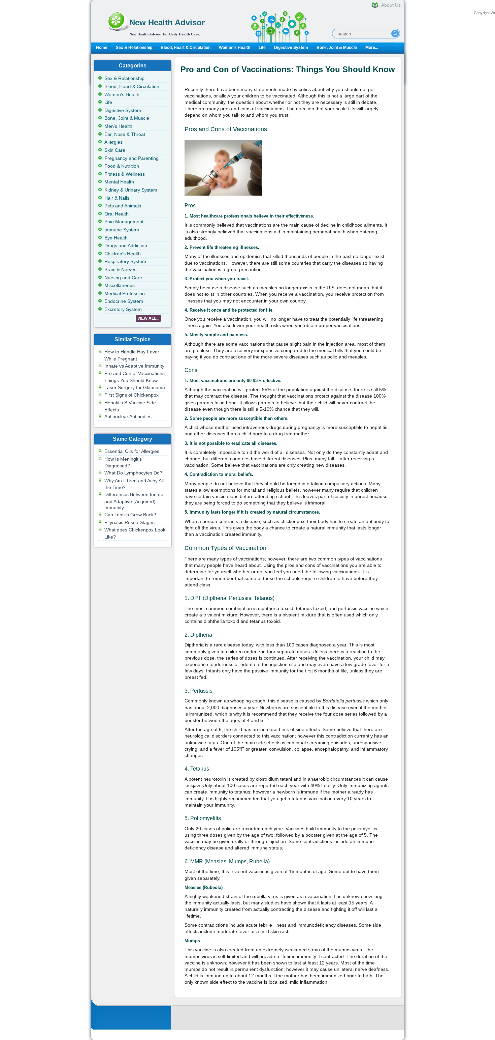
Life (262, 47)
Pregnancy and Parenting (131, 158)
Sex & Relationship (134, 47)
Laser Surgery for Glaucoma (134, 387)
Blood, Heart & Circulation (185, 47)
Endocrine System (123, 301)
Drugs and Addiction (125, 245)
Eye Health (116, 237)
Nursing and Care (123, 277)
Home (101, 47)
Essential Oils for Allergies (131, 451)
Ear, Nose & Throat (124, 134)
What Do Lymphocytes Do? (133, 472)
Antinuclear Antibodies (128, 416)
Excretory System (123, 309)
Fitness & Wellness (124, 174)
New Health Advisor (167, 22)
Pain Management (123, 221)
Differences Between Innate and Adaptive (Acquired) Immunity (133, 501)
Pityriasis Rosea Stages (129, 522)
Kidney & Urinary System (130, 190)
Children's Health (122, 253)
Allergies (113, 142)
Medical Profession (124, 293)
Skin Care (114, 150)
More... (371, 47)
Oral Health (116, 213)
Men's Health (118, 126)
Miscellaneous (119, 285)
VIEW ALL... (148, 318)
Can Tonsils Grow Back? (130, 514)
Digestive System (291, 47)
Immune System (121, 229)
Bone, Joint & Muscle (337, 47)
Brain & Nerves (120, 269)
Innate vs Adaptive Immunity (134, 366)
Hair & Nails (116, 198)
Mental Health (119, 181)
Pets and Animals (122, 205)
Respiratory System (125, 261)
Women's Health (234, 47)
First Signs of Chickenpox (131, 395)
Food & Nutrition (121, 166)
